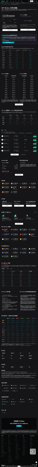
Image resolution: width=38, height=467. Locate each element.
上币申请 (24, 442)
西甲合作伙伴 (2, 451)
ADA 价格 (17, 453)
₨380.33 (22, 324)
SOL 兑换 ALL (24, 248)
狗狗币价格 (17, 457)
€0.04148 (13, 339)
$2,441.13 (8, 322)
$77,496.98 (8, 320)
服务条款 (31, 446)
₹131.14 (28, 324)
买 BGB (16, 442)
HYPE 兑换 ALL (24, 252)
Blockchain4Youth (3, 453)
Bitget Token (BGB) (3, 443)
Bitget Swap (9, 458)
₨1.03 (22, 341)
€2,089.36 (13, 322)
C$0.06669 (17, 339)
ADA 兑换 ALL (15, 252)
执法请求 (31, 438)
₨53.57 (22, 337)
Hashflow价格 (8, 4)
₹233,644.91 (28, 322)
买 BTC (16, 437)
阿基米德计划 (24, 447)
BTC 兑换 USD (6, 183)
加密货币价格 (4, 4)
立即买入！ (30, 53)
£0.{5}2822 (33, 335)
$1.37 (8, 324)
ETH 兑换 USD (15, 183)
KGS (13, 466)
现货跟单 (9, 447)
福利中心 (24, 451)
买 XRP (16, 441)
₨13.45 (22, 339)
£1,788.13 (33, 322)
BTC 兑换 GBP (14, 187)
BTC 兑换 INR (6, 191)
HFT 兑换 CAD (24, 234)
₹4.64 (27, 339)
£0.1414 (33, 337)
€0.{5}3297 (13, 335)
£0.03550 (33, 339)
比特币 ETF (17, 451)
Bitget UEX (2, 448)
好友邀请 (24, 452)
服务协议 (31, 437)
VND (21, 466)
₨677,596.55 (22, 322)
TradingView (9, 457)
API (8, 452)
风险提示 (31, 447)
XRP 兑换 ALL (15, 248)
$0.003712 (8, 341)
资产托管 (24, 448)
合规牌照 (31, 442)
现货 (8, 437)
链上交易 (9, 441)
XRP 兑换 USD (24, 183)
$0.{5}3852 (8, 335)
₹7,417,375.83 (28, 320)
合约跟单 (9, 448)
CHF (16, 466)
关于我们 (2, 437)
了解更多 (35, 212)
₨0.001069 (22, 335)
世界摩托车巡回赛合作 (3, 452)
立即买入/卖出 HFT (8, 42)
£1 (32, 324)
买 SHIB (16, 443)
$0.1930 (8, 337)
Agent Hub (9, 453)
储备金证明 (2, 446)
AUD (24, 466)
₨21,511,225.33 (23, 320)
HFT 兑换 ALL (33, 229)
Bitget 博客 (2, 442)
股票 (8, 442)
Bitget (2, 4)
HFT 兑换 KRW (32, 235)
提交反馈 (24, 437)
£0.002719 (33, 341)
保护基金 (2, 447)
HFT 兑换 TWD (5, 230)
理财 (8, 446)
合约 (8, 438)
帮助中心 (24, 438)
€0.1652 (13, 337)
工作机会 (2, 441)
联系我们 (2, 438)
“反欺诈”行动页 (24, 441)
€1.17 (12, 324)
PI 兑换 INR (15, 191)
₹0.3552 (28, 341)
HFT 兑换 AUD (6, 234)
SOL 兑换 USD (33, 183)
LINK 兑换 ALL (6, 252)
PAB (10, 466)
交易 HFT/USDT (23, 154)
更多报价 (14, 154)
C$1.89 (17, 324)
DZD (7, 466)
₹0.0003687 (28, 335)
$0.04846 (8, 339)
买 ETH (16, 438)
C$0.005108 (17, 341)
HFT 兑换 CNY (15, 229)
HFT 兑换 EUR (15, 234)
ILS (27, 466)
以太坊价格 (17, 447)
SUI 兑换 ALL (33, 252)
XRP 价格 (17, 452)
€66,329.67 (13, 320)
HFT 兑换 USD (24, 229)
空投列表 (9, 462)
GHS (30, 466)
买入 (34, 136)
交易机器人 (9, 451)
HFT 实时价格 (28, 29)
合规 (30, 441)
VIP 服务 (24, 443)
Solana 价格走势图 (18, 448)
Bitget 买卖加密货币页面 (6, 38)
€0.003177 (13, 341)
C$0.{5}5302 (17, 335)
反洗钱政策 (31, 443)
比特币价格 (17, 446)
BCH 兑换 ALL (15, 256)
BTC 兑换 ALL (6, 248)
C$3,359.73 (17, 322)
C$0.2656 (17, 337)
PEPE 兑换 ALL (6, 256)
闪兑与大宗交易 (10, 443)
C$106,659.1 (17, 320)
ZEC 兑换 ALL (33, 248)
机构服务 (24, 446)
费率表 (23, 453)
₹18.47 (27, 337)
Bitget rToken (17, 458)
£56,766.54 (33, 320)
